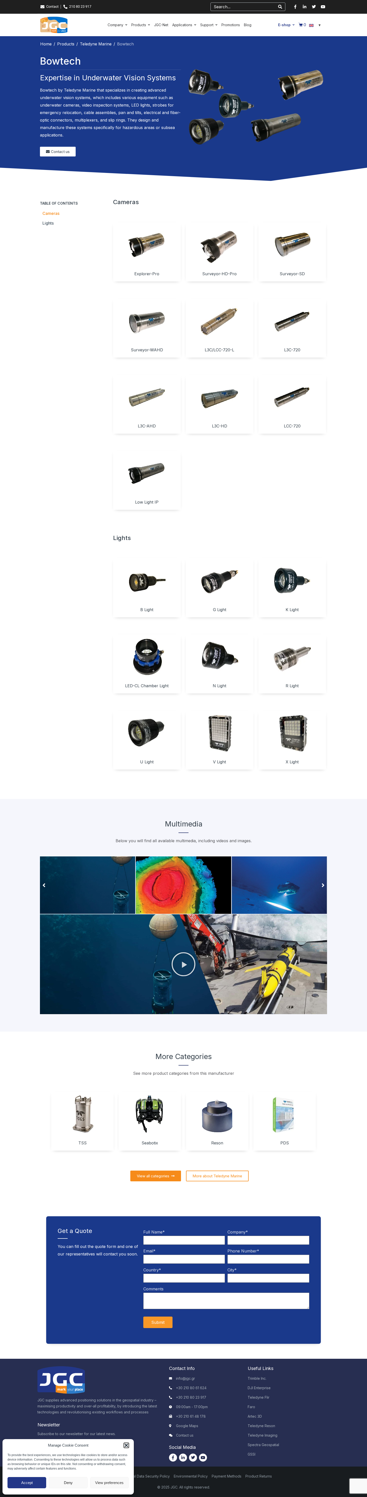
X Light (292, 761)
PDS (284, 1142)
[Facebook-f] (295, 7)
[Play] (183, 964)
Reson (217, 1142)
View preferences (109, 1483)
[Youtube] (323, 7)
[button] (126, 1445)
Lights (48, 223)
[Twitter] (314, 7)
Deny (68, 1483)
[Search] (280, 7)
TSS (82, 1142)
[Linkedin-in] (305, 7)
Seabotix (150, 1142)
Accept (27, 1483)
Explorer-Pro (146, 273)
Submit (158, 1322)
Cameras (50, 213)
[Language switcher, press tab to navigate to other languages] (315, 25)
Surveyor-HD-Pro (219, 273)
